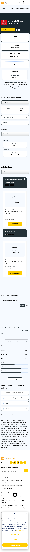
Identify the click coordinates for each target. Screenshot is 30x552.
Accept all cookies (15, 545)
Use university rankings (8, 483)
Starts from (15, 144)
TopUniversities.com (7, 418)
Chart (22, 305)
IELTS (8, 108)
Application (5, 123)
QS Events (22, 432)
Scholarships (6, 172)
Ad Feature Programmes (14, 398)
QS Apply (4, 434)
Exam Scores (7, 102)
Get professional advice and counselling (13, 508)
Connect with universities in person (11, 485)
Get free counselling (7, 488)
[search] (20, 3)
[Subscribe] (26, 470)
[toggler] (27, 2)
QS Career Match (6, 439)
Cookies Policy (20, 530)
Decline (15, 539)
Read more (15, 89)
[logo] (8, 2)
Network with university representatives (13, 505)
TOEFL (22, 108)
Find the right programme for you (11, 480)
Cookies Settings (15, 534)
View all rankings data (14, 379)
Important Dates (7, 117)
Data (26, 305)
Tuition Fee (6, 134)
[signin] (23, 2)
